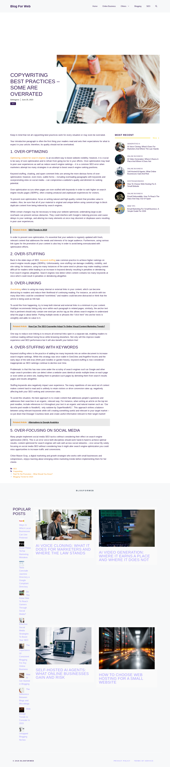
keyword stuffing (47, 260)
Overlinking (15, 289)
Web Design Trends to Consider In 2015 (24, 716)
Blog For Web (20, 6)
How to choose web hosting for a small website (121, 678)
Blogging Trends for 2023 (23, 477)
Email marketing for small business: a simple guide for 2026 (143, 210)
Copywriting (17, 471)
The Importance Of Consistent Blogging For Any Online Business (24, 657)
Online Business (109, 6)
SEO (148, 6)
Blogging (137, 6)
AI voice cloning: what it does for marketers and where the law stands (143, 148)
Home (94, 6)
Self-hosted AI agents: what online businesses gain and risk (141, 172)
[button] (156, 6)
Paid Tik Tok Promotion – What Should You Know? (33, 474)
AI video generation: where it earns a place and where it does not (142, 160)
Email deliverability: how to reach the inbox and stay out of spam (143, 197)
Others (123, 6)
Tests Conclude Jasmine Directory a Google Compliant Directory (24, 577)
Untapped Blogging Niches (23, 736)
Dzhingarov (14, 100)
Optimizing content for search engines (28, 158)
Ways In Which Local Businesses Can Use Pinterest (25, 531)
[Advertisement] (85, 31)
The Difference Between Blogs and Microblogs (24, 696)
